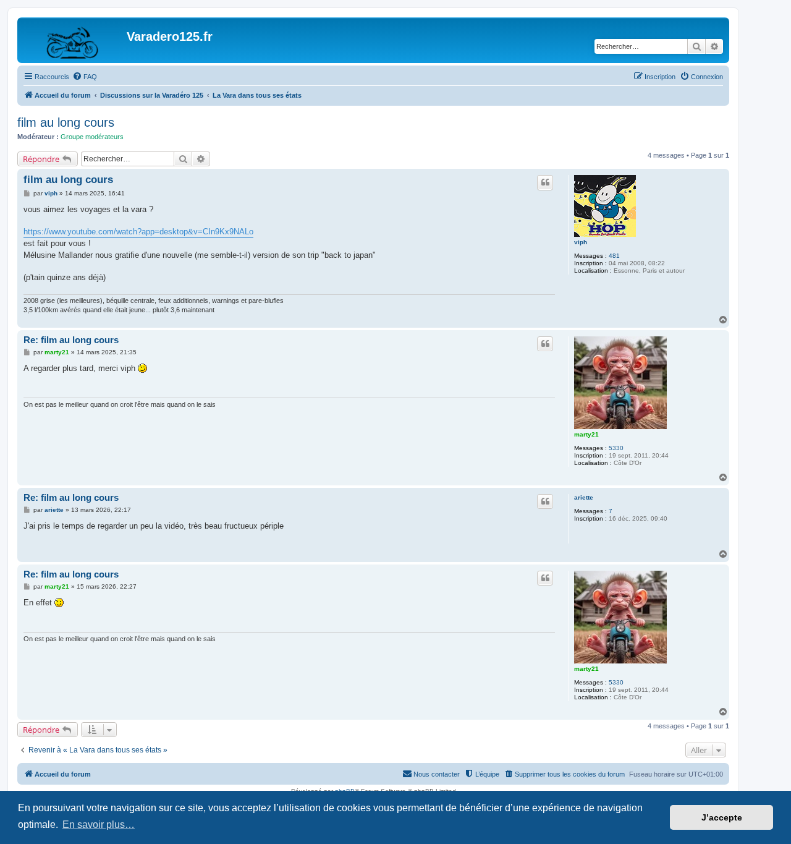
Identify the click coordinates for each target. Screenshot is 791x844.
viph (580, 242)
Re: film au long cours (71, 340)
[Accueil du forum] (73, 40)
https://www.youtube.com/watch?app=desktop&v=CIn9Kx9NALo (138, 231)
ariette (583, 497)
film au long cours (65, 122)
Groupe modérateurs (92, 136)
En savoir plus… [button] (98, 824)
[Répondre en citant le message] (545, 182)
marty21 (586, 434)
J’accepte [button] (721, 817)
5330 (616, 448)
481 (614, 255)
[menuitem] (84, 76)
